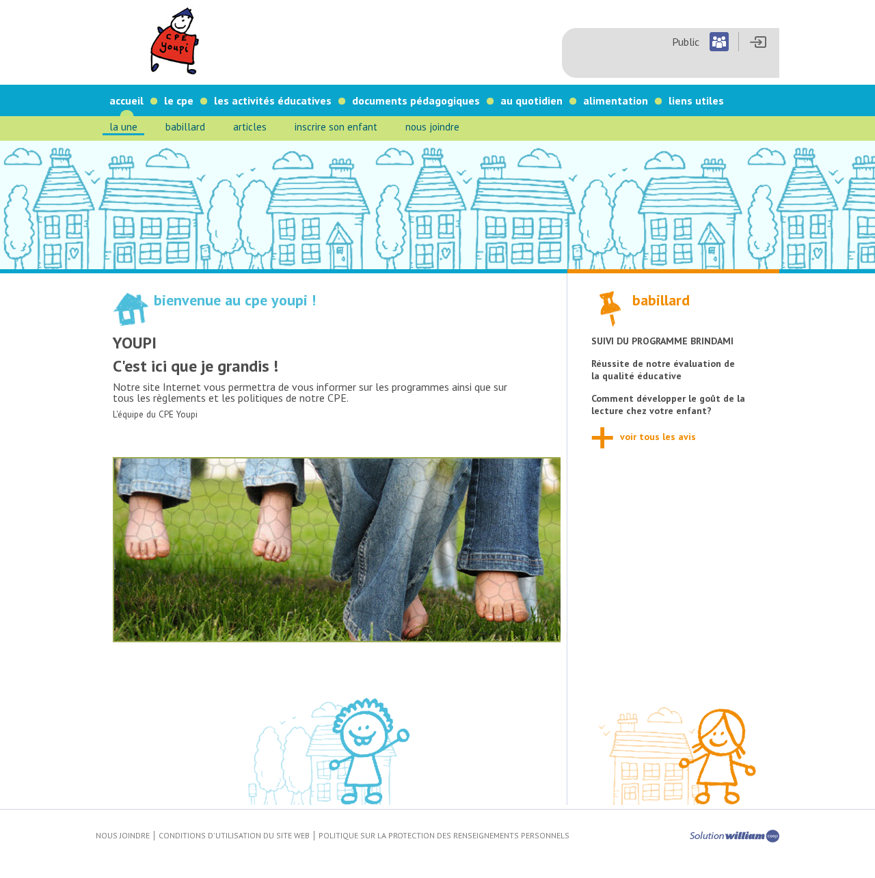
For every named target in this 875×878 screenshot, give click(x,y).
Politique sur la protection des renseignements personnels (444, 835)
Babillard (185, 126)
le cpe (178, 100)
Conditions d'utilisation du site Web (234, 835)
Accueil (126, 100)
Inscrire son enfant (336, 126)
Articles (250, 126)
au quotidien (531, 100)
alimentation (615, 100)
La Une (123, 126)
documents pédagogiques (416, 100)
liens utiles (696, 100)
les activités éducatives (273, 100)
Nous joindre (432, 126)
